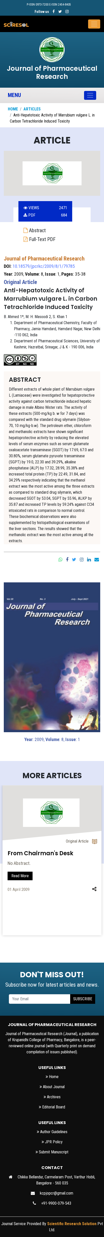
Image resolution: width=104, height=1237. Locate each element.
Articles (32, 109)
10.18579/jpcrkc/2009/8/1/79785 (44, 266)
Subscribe (82, 998)
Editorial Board (53, 1107)
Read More (20, 875)
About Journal (53, 1086)
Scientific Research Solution (71, 1223)
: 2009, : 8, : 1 (52, 739)
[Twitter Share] (74, 559)
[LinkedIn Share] (89, 559)
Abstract (37, 230)
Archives (53, 1097)
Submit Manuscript (53, 1152)
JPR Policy (53, 1141)
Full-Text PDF (42, 239)
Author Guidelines (53, 1131)
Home (13, 109)
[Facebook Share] (67, 559)
